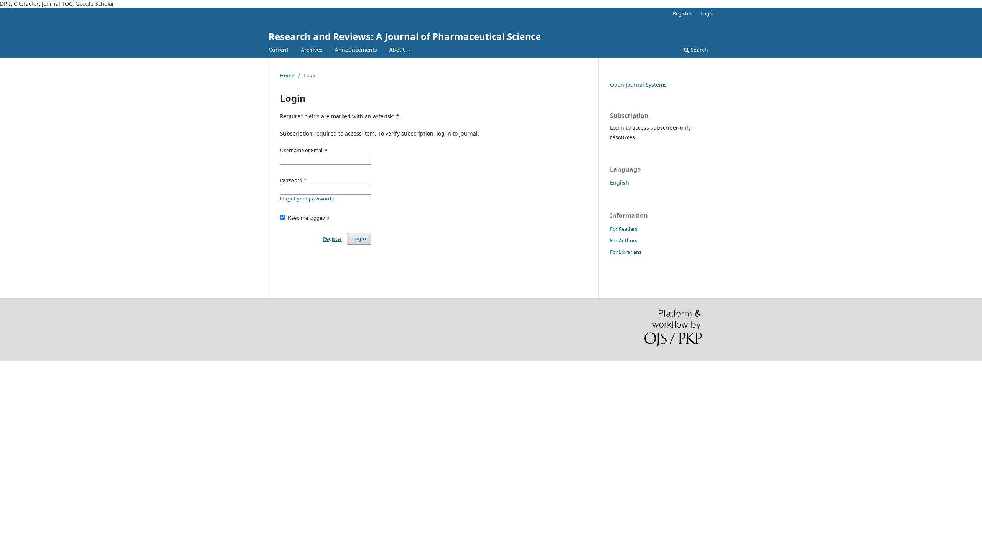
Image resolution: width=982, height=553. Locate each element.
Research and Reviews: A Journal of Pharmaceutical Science (405, 36)
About (397, 49)
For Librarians (625, 251)
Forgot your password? (307, 198)
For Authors (623, 240)
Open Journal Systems (638, 84)
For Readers (623, 228)
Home (287, 75)
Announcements (356, 49)
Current (278, 49)
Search (698, 49)
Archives (312, 49)
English (619, 182)
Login (706, 13)
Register (682, 13)
